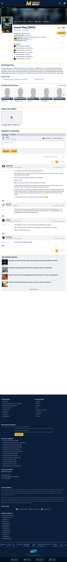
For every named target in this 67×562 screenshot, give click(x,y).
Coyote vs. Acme (6, 408)
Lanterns (38, 401)
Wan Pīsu (38, 414)
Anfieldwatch (5, 536)
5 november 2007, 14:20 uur (58, 205)
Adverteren (19, 544)
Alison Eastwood (34, 37)
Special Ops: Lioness (41, 410)
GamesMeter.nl (6, 530)
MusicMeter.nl (6, 526)
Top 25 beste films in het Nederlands (11, 466)
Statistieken (46, 21)
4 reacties (63, 36)
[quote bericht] (64, 201)
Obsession (5, 412)
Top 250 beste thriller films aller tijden (12, 445)
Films (8, 7)
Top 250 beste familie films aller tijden (12, 447)
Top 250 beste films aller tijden (10, 440)
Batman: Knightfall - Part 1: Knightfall (11, 403)
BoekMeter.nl (5, 528)
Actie (15, 30)
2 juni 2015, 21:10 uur (60, 238)
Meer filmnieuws (33, 289)
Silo (37, 408)
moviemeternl (35, 509)
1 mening (12, 134)
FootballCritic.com (7, 517)
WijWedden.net (6, 532)
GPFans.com (5, 521)
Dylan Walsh (26, 37)
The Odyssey (5, 410)
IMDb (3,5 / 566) (40, 79)
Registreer (3, 544)
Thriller (19, 30)
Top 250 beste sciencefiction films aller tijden (13, 442)
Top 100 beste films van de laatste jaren (12, 451)
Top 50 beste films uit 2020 (9, 459)
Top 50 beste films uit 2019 (9, 464)
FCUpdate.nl (5, 519)
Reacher (38, 405)
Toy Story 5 (5, 414)
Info (15, 21)
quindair (8, 204)
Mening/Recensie (58, 138)
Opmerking (47, 138)
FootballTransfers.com (8, 515)
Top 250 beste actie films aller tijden (11, 449)
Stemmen (30, 21)
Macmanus (9, 165)
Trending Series (39, 399)
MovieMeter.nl (6, 524)
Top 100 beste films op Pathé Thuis (11, 457)
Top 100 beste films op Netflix (10, 453)
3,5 (30, 39)
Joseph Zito (28, 35)
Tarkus (8, 220)
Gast (7, 137)
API (66, 545)
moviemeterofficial (23, 509)
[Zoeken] (60, 3)
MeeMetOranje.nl (6, 538)
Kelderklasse (5, 534)
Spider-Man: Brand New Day (9, 405)
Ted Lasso (38, 412)
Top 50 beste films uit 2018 (9, 461)
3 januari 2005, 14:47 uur (59, 167)
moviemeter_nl (47, 509)
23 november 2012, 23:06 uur (58, 221)
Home (2, 7)
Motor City (5, 401)
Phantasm (9, 237)
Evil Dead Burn (6, 416)
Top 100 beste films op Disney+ (10, 455)
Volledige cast (62, 85)
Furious (38, 416)
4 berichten (5, 134)
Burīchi (37, 403)
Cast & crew (22, 21)
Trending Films (5, 399)
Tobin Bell (43, 37)
